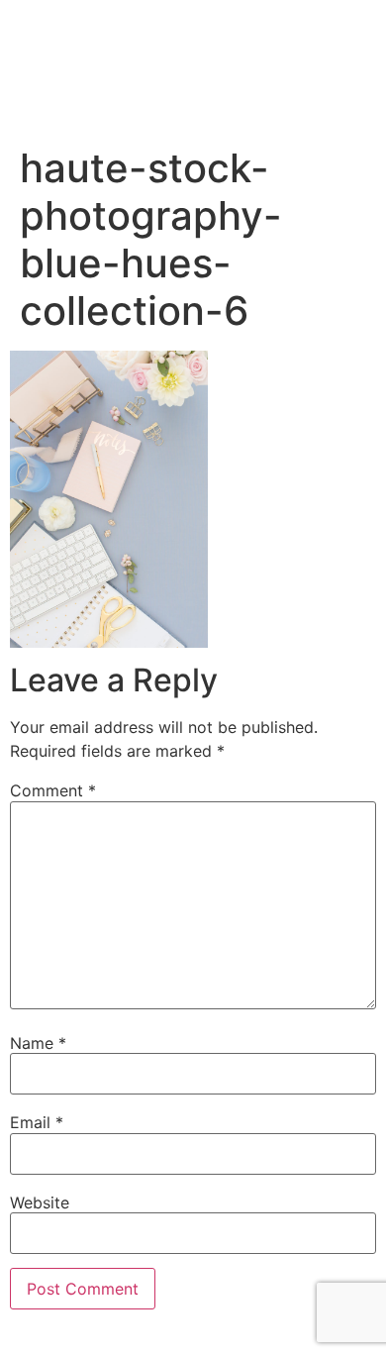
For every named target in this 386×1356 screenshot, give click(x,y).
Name (38, 1043)
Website (39, 1202)
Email (36, 1122)
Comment (53, 790)
